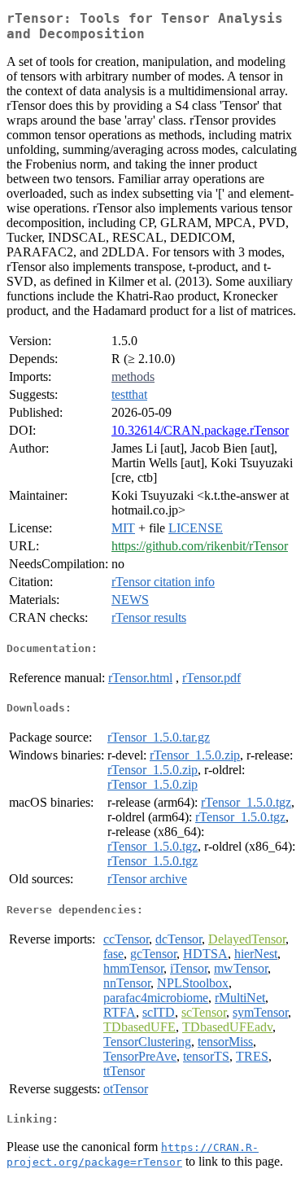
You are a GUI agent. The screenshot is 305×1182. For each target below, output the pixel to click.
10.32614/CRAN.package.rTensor (200, 430)
